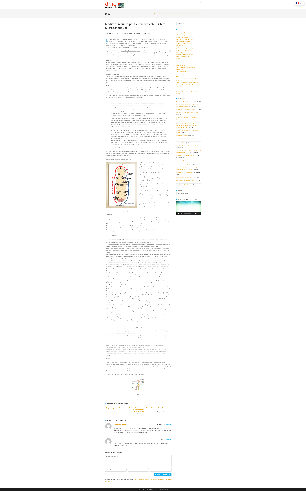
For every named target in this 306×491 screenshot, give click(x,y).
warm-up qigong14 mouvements (184, 90)
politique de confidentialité (182, 36)
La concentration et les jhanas (183, 177)
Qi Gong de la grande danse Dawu (184, 62)
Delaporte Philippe (120, 425)
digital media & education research (184, 34)
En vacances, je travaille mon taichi (184, 39)
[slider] (187, 213)
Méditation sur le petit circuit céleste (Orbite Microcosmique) (186, 13)
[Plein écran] (199, 213)
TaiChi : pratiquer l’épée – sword (183, 73)
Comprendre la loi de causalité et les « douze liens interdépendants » (138, 409)
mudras (178, 58)
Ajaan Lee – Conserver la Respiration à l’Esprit (187, 145)
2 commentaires (145, 33)
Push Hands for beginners (182, 60)
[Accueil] (154, 13)
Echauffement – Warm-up (182, 37)
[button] (188, 208)
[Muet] (196, 213)
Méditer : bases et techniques (183, 56)
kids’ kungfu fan (180, 45)
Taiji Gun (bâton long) (181, 76)
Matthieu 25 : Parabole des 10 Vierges (185, 109)
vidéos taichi (179, 86)
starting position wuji (181, 65)
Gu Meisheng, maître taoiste (183, 43)
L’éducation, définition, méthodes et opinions (187, 112)
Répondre (169, 424)
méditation (133, 33)
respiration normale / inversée (183, 63)
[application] (188, 208)
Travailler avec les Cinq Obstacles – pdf (185, 102)
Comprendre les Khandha (182, 165)
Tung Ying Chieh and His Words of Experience (187, 82)
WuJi (130, 222)
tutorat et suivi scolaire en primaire (184, 84)
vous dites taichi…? (180, 88)
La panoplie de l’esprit (181, 135)
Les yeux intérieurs (180, 143)
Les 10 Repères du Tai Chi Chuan (183, 50)
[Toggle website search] (200, 3)
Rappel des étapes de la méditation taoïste (186, 160)
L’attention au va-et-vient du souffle (184, 49)
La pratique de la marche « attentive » (185, 172)
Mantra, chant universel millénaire (184, 54)
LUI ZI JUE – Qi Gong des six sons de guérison (186, 155)
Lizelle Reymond (180, 52)
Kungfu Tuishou (180, 47)
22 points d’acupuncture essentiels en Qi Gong (187, 180)
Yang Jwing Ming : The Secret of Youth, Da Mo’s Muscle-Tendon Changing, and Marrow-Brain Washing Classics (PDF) (187, 125)
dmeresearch (111, 33)
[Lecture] (178, 213)
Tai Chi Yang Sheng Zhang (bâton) (184, 71)
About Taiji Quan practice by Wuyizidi (185, 32)
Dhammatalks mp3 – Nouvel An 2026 (160, 408)
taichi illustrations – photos (182, 75)
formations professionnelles (183, 41)
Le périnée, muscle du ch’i (182, 185)
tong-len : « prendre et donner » (116, 408)
